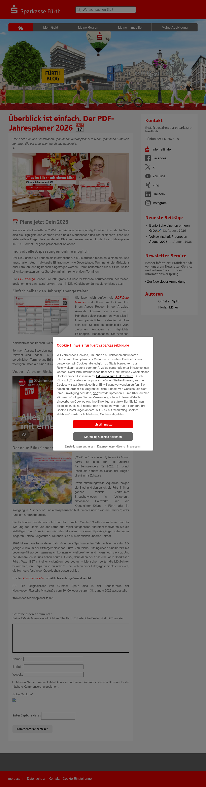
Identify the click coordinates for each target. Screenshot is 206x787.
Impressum (134, 446)
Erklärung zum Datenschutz (114, 376)
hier (95, 393)
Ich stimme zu (103, 424)
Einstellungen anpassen (80, 446)
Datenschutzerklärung (111, 446)
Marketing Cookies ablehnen (103, 436)
